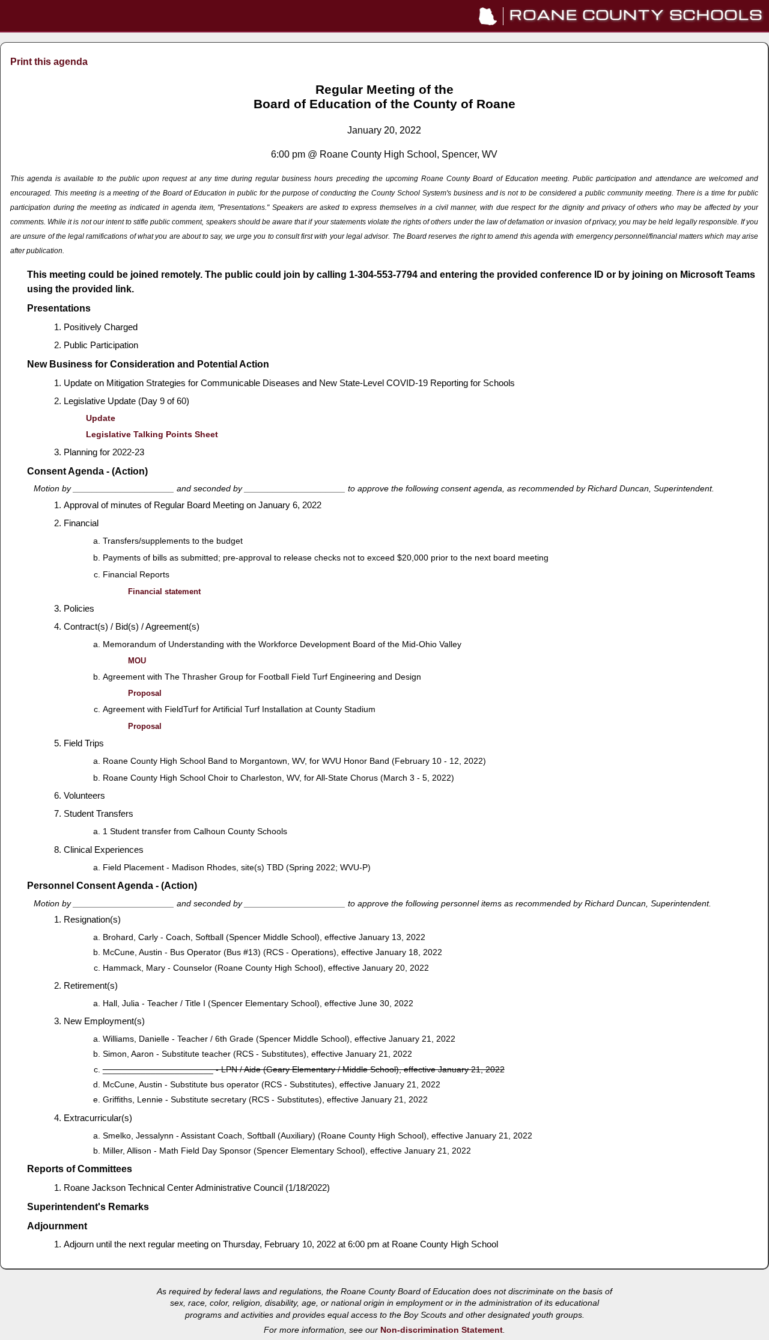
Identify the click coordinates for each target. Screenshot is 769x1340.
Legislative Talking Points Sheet (152, 434)
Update (100, 418)
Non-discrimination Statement (441, 1330)
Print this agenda (49, 62)
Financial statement (164, 591)
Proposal (145, 693)
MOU (137, 660)
